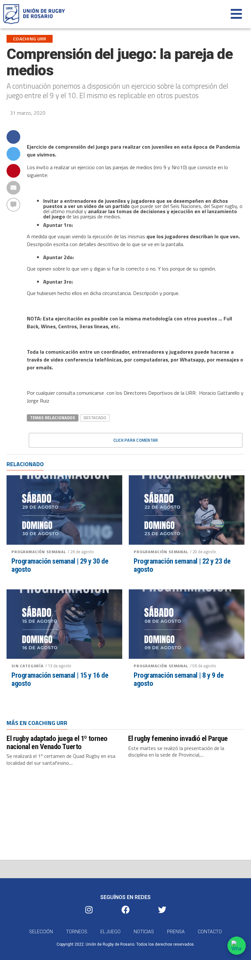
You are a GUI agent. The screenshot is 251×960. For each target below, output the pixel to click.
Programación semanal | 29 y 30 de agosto (59, 565)
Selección (41, 931)
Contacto (210, 931)
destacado (95, 417)
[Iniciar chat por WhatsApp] (236, 946)
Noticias (144, 931)
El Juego (110, 931)
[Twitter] (162, 909)
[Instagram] (89, 909)
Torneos (76, 931)
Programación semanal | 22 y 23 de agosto (182, 565)
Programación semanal (38, 552)
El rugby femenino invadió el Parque (178, 738)
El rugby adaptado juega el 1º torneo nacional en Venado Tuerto (57, 742)
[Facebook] (125, 909)
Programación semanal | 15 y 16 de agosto (59, 679)
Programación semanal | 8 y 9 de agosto (179, 679)
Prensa (176, 931)
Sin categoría (27, 666)
